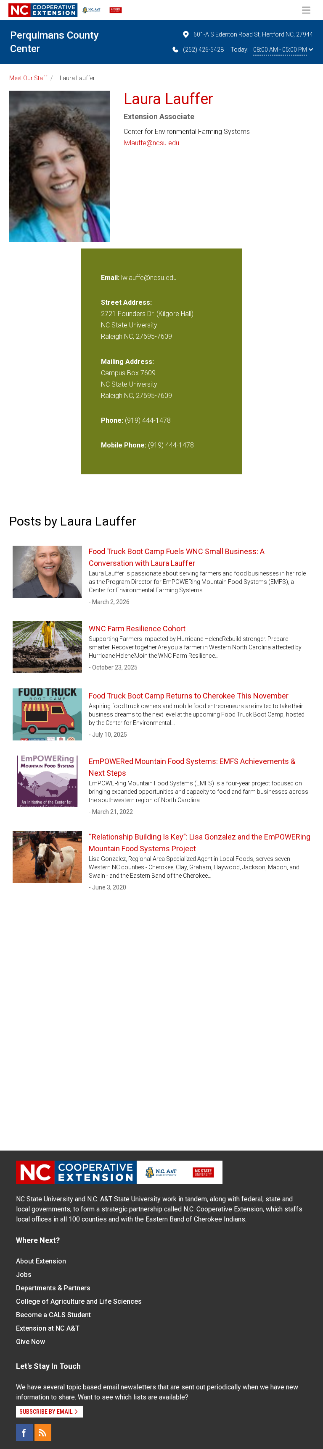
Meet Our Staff (28, 78)
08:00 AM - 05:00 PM (280, 49)
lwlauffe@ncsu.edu (151, 143)
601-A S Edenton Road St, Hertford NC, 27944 (253, 34)
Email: (111, 278)
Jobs (24, 1275)
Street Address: (126, 302)
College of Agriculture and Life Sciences (79, 1301)
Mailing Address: (127, 362)
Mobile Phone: (123, 445)
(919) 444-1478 (148, 420)
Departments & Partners (53, 1288)
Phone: (112, 420)
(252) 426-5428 (203, 49)
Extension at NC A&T (47, 1328)
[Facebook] (24, 1432)
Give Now (30, 1342)
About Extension (41, 1261)
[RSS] (42, 1432)
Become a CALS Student (53, 1315)
